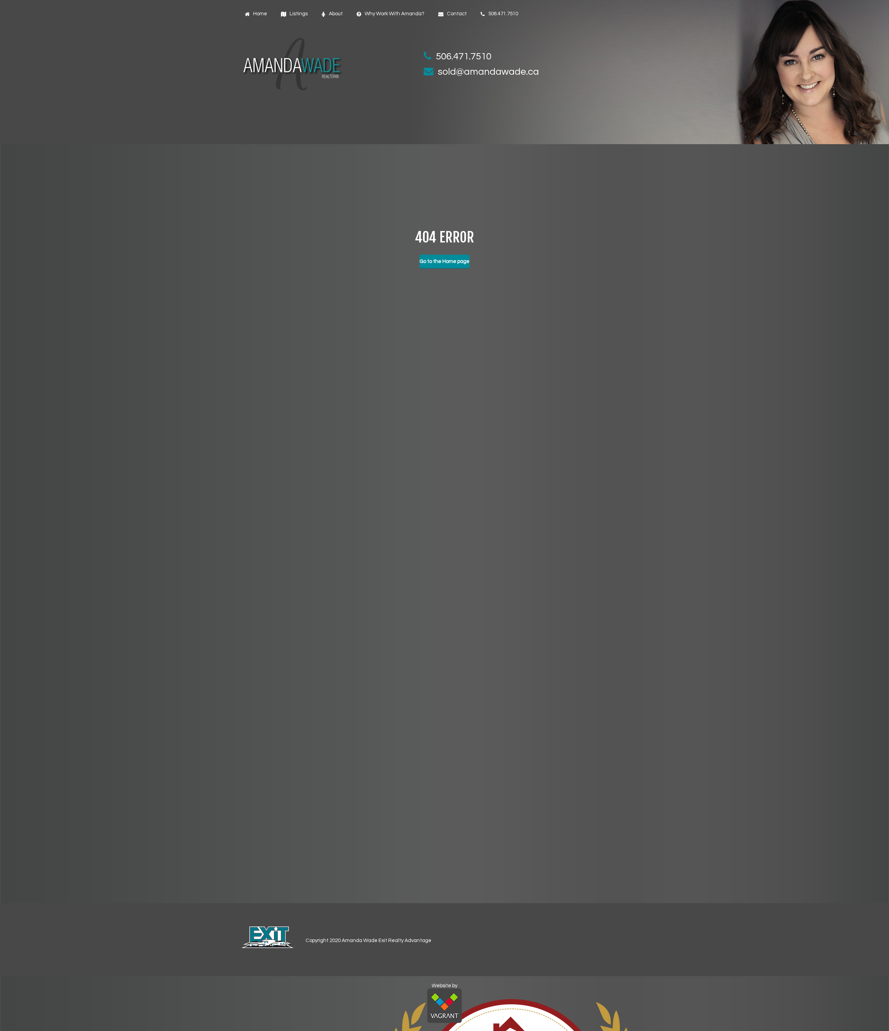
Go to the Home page (444, 261)
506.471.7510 (463, 56)
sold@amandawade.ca (488, 72)
